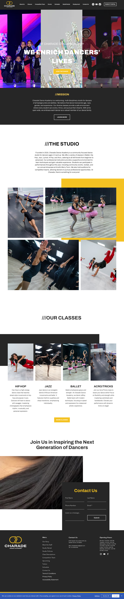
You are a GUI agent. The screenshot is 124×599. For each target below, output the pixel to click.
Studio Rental (47, 548)
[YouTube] (104, 554)
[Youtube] (96, 4)
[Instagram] (93, 4)
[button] (22, 4)
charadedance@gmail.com (78, 545)
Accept (116, 596)
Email (89, 505)
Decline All (106, 596)
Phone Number (70, 505)
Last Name (91, 498)
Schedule (45, 567)
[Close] (122, 595)
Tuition (44, 564)
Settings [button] (97, 596)
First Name (69, 498)
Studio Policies (47, 551)
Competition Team (48, 557)
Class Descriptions (48, 554)
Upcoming (46, 561)
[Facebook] (100, 4)
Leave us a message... (72, 513)
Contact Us (46, 570)
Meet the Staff (47, 545)
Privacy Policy (76, 596)
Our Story (45, 542)
